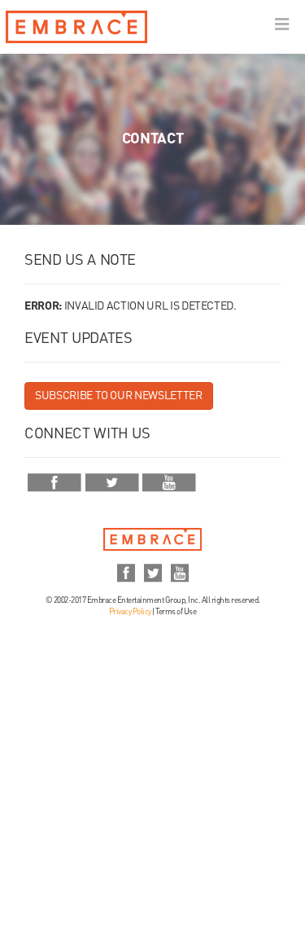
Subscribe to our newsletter (119, 396)
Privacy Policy (130, 612)
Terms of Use (175, 612)
